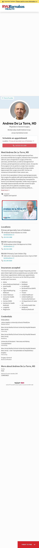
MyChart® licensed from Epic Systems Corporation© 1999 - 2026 (19, 384)
